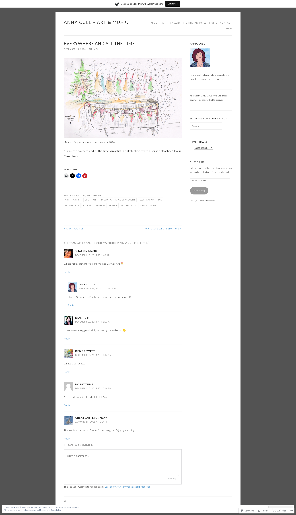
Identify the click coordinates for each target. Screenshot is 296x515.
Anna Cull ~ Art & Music (96, 22)
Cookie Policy (55, 510)
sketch (113, 205)
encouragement (125, 199)
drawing (106, 199)
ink (160, 199)
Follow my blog (199, 190)
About (155, 23)
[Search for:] (206, 126)
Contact (226, 23)
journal (88, 205)
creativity (91, 199)
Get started (173, 4)
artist (77, 199)
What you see (74, 228)
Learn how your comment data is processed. (128, 486)
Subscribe (197, 162)
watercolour (148, 205)
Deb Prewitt (85, 350)
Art (164, 23)
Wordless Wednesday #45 (163, 228)
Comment (171, 478)
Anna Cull (95, 49)
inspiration (72, 205)
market (100, 205)
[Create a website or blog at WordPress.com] (65, 501)
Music (213, 23)
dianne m (82, 317)
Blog (229, 28)
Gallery (175, 23)
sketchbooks (95, 195)
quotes (80, 195)
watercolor (128, 205)
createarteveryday (91, 417)
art (67, 199)
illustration (147, 199)
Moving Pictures (194, 23)
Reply (67, 271)
